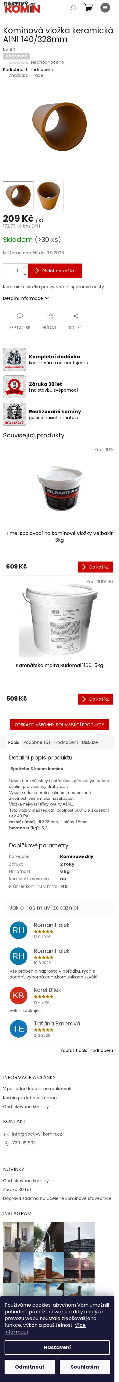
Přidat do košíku (59, 271)
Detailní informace (23, 298)
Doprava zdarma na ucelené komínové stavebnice (57, 1198)
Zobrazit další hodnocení (86, 1050)
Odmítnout (30, 1366)
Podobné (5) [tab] (36, 742)
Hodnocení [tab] (66, 742)
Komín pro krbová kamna (30, 1098)
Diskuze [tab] (90, 742)
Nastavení (57, 1347)
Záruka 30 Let (17, 1190)
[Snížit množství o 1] (25, 274)
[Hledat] (73, 8)
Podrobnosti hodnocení (28, 70)
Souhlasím (85, 1366)
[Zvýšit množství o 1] (25, 267)
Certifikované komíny (26, 1107)
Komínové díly (76, 856)
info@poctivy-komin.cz (37, 1134)
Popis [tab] (13, 742)
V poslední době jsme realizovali (37, 1089)
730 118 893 (24, 1143)
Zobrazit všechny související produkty (59, 725)
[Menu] (105, 8)
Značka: (26, 75)
